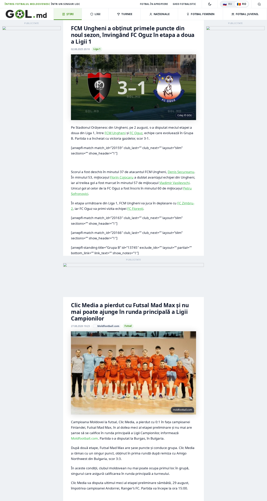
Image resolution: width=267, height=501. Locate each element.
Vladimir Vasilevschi (174, 182)
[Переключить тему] (210, 4)
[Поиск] (259, 4)
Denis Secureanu (181, 172)
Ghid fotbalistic (184, 4)
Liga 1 (96, 49)
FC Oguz (136, 133)
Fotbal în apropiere (154, 4)
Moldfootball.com (84, 438)
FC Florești (135, 208)
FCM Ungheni (115, 133)
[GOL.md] (29, 14)
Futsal (128, 326)
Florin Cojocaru (122, 177)
